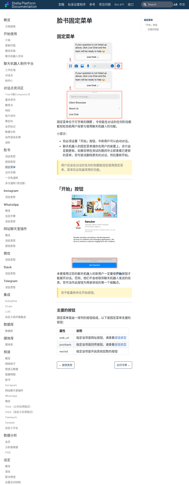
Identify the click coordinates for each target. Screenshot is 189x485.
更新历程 (10, 45)
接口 (131, 4)
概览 (7, 210)
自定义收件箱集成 (15, 316)
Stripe (8, 306)
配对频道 (10, 476)
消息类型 (10, 156)
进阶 (7, 142)
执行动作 (10, 115)
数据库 (9, 330)
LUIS (8, 311)
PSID (8, 452)
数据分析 (10, 131)
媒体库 (9, 344)
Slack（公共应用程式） (18, 406)
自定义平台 (11, 427)
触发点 (9, 105)
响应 (7, 110)
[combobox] (157, 4)
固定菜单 (10, 167)
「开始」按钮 (150, 25)
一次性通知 (11, 177)
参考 (92, 4)
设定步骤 (10, 215)
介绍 (7, 40)
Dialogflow (11, 300)
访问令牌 (10, 172)
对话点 (9, 75)
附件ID (8, 80)
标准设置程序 (77, 4)
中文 (182, 4)
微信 (7, 401)
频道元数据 (11, 369)
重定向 (9, 121)
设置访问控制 (13, 482)
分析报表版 (11, 447)
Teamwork (11, 417)
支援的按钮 (153, 29)
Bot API (119, 4)
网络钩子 (10, 363)
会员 (7, 441)
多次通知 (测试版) (15, 183)
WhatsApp (11, 395)
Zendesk (10, 422)
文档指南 (10, 26)
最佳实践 (10, 50)
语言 (7, 471)
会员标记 (10, 126)
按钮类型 (10, 161)
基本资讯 (10, 99)
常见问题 (105, 4)
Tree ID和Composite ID (17, 94)
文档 (61, 4)
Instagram (11, 385)
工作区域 (10, 69)
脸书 (7, 379)
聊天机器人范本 (14, 56)
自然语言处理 (13, 137)
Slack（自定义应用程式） (20, 411)
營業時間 (10, 374)
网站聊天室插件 (14, 390)
